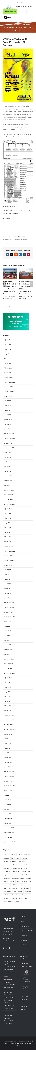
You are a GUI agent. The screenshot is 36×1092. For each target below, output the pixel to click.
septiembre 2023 (9, 504)
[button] (4, 284)
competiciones (26, 871)
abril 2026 (7, 359)
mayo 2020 (7, 692)
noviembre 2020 (9, 664)
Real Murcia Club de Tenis (11, 888)
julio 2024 (7, 457)
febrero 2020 (8, 706)
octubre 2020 (8, 668)
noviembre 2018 (9, 776)
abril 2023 (7, 527)
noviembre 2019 (9, 720)
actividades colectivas (24, 854)
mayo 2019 (7, 748)
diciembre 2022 (9, 546)
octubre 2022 (8, 556)
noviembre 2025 (9, 382)
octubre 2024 (8, 443)
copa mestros (8, 875)
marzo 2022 (8, 588)
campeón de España (26, 865)
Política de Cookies (24, 1008)
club (25, 868)
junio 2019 (7, 743)
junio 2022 (7, 574)
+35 (5, 854)
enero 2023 (8, 541)
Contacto (24, 945)
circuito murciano (16, 868)
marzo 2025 (8, 419)
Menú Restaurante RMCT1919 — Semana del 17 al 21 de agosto (9, 1018)
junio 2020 (7, 687)
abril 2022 (7, 584)
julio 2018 (7, 795)
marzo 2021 (8, 645)
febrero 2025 (8, 424)
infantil (24, 881)
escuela (28, 878)
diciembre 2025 (9, 377)
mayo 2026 (7, 354)
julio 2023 (7, 513)
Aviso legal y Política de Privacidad (25, 999)
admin (7, 236)
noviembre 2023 (9, 495)
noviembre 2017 (9, 832)
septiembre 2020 (9, 673)
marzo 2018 (8, 814)
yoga (17, 901)
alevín (17, 858)
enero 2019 (7, 767)
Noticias (5, 239)
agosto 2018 (8, 790)
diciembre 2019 (9, 715)
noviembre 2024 (9, 438)
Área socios (24, 940)
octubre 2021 (8, 612)
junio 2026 (7, 349)
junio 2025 (7, 405)
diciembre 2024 (9, 434)
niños (19, 885)
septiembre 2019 (9, 729)
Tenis (9, 239)
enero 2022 (8, 598)
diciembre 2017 (9, 828)
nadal (13, 885)
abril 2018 (7, 809)
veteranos (14, 898)
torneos (6, 898)
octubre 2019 (8, 725)
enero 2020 (8, 710)
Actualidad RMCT (26, 931)
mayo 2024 (7, 466)
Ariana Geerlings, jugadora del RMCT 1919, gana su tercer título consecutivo (9, 966)
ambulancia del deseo (10, 861)
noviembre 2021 (9, 607)
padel (24, 885)
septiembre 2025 (9, 391)
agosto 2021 (8, 621)
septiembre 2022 (9, 560)
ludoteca (6, 885)
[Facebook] (3, 948)
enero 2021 (7, 654)
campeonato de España (11, 865)
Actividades (25, 236)
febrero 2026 (8, 368)
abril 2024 (7, 471)
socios (20, 891)
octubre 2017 (8, 837)
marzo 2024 (8, 476)
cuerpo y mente (18, 875)
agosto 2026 (8, 340)
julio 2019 (7, 739)
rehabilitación (25, 888)
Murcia (10, 934)
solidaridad (27, 891)
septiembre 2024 (9, 448)
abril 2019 (7, 753)
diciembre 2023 (9, 490)
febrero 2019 (8, 762)
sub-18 (6, 895)
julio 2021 (7, 626)
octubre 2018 (8, 781)
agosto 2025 (8, 396)
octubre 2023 (8, 499)
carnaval (6, 868)
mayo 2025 (7, 410)
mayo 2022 (7, 579)
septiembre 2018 (9, 786)
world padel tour (8, 901)
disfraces (28, 875)
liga (30, 881)
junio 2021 (7, 631)
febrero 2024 (8, 481)
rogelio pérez (7, 891)
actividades (12, 854)
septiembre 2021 (9, 617)
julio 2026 (7, 344)
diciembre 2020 (9, 659)
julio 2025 (7, 401)
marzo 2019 (8, 757)
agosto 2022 (8, 565)
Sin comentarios (7, 298)
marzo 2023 (8, 532)
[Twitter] (6, 948)
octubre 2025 (8, 387)
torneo (28, 895)
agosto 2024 (8, 452)
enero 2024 (7, 485)
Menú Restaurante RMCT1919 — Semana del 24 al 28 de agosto (9, 982)
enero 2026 (8, 373)
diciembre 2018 (9, 771)
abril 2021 (7, 640)
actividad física (8, 858)
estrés (6, 881)
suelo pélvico (14, 895)
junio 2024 (7, 462)
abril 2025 (7, 415)
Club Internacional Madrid (11, 871)
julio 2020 (7, 682)
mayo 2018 (7, 804)
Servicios (24, 935)
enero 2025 (7, 429)
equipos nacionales (18, 878)
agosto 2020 (8, 678)
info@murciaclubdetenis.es (12, 941)
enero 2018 (7, 823)
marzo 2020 (8, 701)
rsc (15, 891)
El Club (23, 917)
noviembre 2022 (9, 551)
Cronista (7, 929)
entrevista (7, 878)
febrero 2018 (8, 818)
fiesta (18, 881)
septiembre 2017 (9, 842)
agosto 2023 (8, 509)
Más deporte (25, 926)
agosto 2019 (8, 734)
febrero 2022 (8, 593)
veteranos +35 (23, 898)
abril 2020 (7, 696)
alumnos (24, 858)
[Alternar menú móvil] (32, 18)
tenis (21, 895)
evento (12, 881)
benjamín (22, 861)
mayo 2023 (7, 523)
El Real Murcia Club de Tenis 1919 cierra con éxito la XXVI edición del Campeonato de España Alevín (9, 1000)
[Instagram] (9, 948)
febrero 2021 (8, 649)
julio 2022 (7, 570)
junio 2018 (7, 800)
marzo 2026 (8, 363)
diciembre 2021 (9, 603)
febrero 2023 (8, 537)
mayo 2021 (7, 635)
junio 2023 (7, 518)
